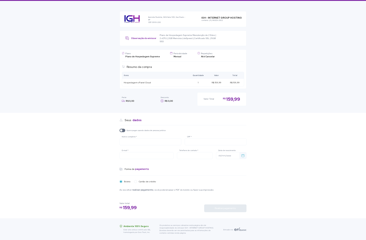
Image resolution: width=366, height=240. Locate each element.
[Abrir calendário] (242, 155)
